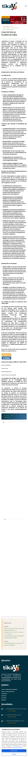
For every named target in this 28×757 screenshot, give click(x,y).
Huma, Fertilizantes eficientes (9, 689)
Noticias (3, 700)
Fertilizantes (7, 27)
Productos (4, 693)
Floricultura (15, 27)
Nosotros (3, 696)
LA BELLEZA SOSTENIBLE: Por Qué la (15, 720)
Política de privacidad (17, 747)
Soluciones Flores (8, 29)
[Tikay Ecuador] (9, 6)
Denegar (14, 754)
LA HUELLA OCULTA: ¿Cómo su (13, 714)
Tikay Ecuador (12, 710)
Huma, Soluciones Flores (7, 691)
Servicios (3, 698)
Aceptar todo (14, 750)
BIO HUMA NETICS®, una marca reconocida (16, 708)
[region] (14, 742)
